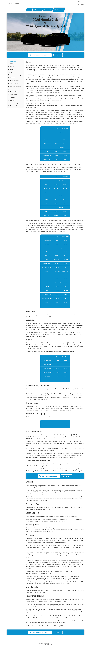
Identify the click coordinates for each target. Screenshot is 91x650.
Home (29, 10)
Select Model (38, 10)
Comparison (13, 61)
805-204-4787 (81, 4)
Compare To (48, 10)
